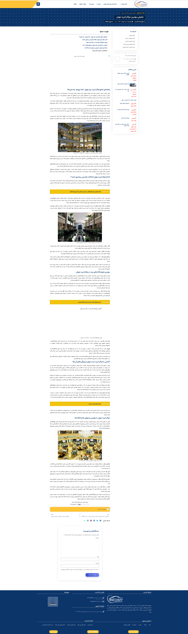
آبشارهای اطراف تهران (124, 103)
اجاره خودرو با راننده (130, 41)
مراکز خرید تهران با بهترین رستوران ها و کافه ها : (95, 48)
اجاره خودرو (124, 4)
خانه (144, 13)
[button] (100, 520)
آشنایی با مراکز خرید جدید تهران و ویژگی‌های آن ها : (94, 45)
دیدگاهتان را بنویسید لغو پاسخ (100, 51)
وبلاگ (75, 4)
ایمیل (97, 563)
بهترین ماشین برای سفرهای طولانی (123, 73)
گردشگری (139, 13)
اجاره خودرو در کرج (130, 38)
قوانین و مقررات (127, 625)
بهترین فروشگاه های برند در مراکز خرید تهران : (96, 42)
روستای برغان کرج (125, 118)
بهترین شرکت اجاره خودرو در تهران (128, 100)
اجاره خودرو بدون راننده (129, 44)
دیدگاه (97, 538)
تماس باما (91, 4)
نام (98, 556)
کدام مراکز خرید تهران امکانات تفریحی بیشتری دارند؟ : (94, 40)
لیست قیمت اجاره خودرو (129, 47)
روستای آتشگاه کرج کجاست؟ (123, 109)
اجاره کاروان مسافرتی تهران (123, 84)
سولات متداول (82, 4)
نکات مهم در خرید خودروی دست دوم (122, 90)
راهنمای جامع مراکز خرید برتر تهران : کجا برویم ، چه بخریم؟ (93, 37)
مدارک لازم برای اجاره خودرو (110, 4)
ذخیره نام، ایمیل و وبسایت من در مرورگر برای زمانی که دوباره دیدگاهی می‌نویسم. (79, 569)
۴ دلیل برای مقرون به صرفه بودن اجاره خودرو (122, 124)
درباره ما (99, 4)
